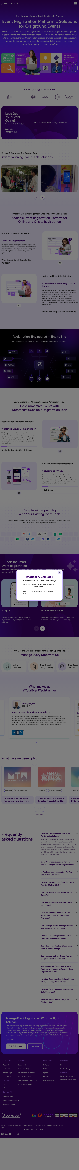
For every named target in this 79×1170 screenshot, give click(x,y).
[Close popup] (59, 572)
